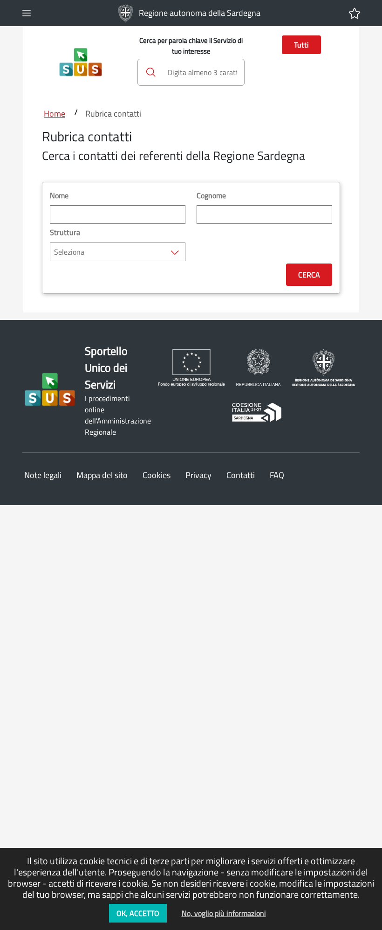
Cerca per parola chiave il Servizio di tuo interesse (191, 45)
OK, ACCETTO (137, 913)
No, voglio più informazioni (224, 913)
